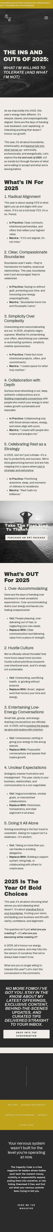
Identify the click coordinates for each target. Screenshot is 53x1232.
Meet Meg (13, 1105)
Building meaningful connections (23, 398)
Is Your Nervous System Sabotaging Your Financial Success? (15, 1070)
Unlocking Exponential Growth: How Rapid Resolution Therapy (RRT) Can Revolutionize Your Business (38, 1076)
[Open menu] (46, 18)
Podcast (42, 1115)
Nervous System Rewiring (20, 1115)
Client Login (27, 1125)
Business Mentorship (33, 1105)
